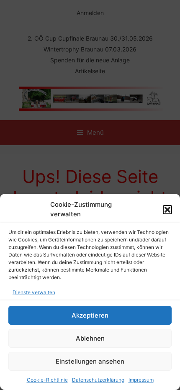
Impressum (141, 380)
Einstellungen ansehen (90, 361)
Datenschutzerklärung (98, 380)
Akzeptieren (90, 315)
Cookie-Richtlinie (47, 380)
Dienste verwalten (34, 292)
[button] (167, 209)
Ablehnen (90, 338)
